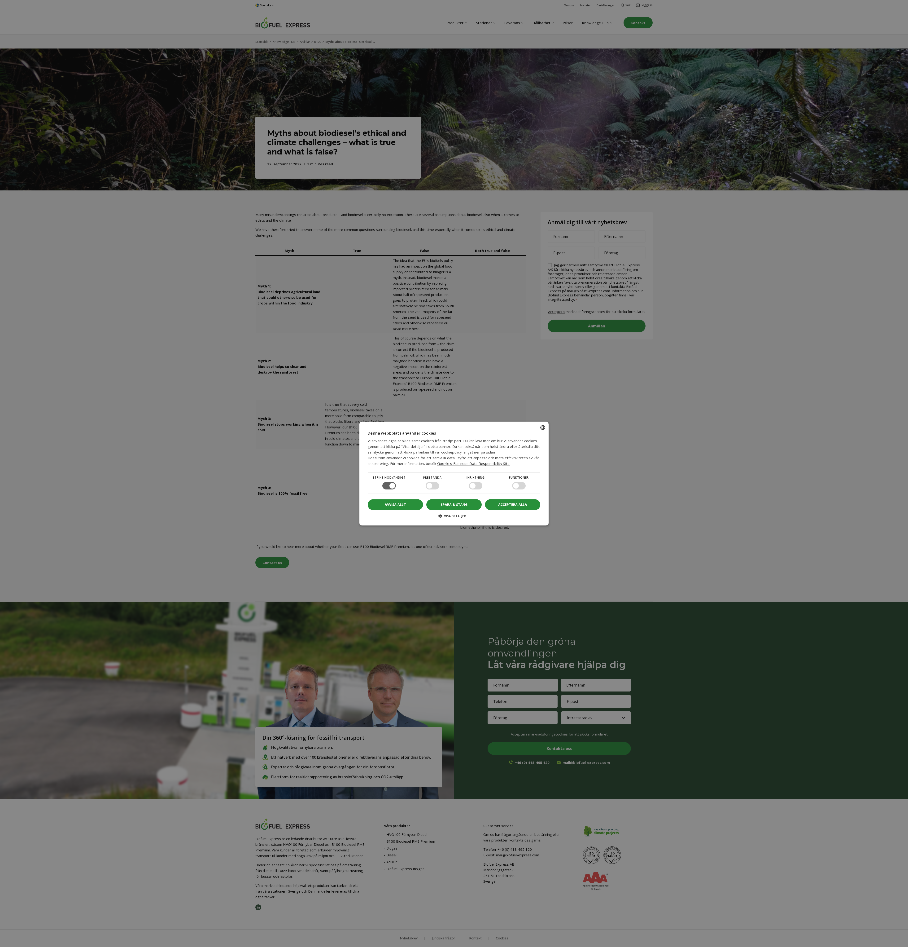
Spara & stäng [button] (454, 504)
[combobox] (542, 427)
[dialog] (454, 473)
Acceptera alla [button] (512, 504)
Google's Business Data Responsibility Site (473, 463)
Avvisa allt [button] (395, 504)
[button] (454, 518)
